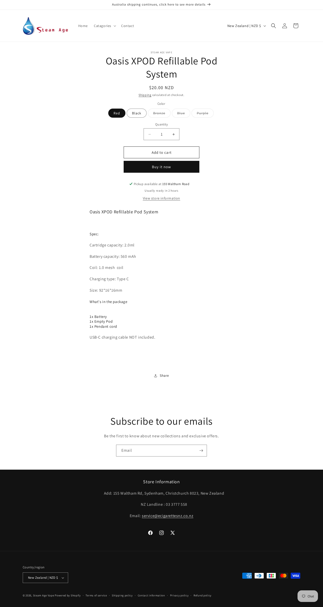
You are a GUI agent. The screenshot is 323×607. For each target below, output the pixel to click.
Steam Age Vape (43, 595)
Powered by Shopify (68, 595)
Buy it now (161, 166)
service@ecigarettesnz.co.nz (167, 515)
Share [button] (164, 375)
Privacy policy (179, 595)
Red (117, 113)
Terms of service (96, 595)
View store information (161, 198)
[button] (104, 25)
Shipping (145, 95)
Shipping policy (122, 595)
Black (136, 113)
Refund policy (202, 595)
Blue (183, 114)
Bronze (162, 114)
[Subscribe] (201, 451)
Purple (205, 114)
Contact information (151, 595)
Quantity (161, 124)
